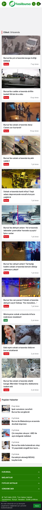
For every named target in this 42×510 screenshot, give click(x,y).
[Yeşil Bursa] (19, 3)
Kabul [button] (37, 506)
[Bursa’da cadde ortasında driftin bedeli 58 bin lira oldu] (21, 85)
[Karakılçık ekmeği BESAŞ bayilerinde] (21, 457)
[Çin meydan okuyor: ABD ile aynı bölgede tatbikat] (21, 433)
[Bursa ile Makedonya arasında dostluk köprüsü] (21, 421)
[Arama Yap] (34, 4)
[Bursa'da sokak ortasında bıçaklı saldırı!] (21, 151)
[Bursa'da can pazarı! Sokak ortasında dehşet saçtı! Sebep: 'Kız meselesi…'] (21, 293)
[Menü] (4, 4)
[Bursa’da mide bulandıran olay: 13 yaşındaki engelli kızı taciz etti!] (21, 445)
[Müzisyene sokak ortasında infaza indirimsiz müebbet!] (21, 317)
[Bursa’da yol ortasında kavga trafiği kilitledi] (21, 51)
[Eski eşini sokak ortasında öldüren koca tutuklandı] (21, 341)
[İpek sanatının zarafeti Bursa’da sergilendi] (21, 409)
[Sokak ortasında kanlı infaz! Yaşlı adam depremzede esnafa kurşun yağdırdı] (21, 186)
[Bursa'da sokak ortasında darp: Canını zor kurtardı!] (21, 118)
